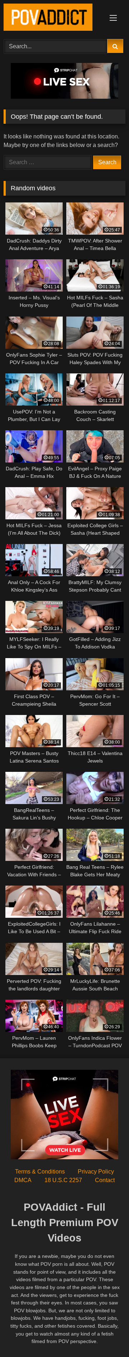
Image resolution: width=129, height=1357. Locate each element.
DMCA (23, 1180)
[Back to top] (107, 1336)
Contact (105, 1180)
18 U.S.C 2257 (63, 1180)
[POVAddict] (53, 18)
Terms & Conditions (40, 1172)
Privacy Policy (96, 1172)
